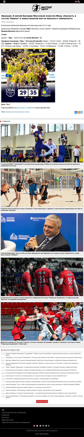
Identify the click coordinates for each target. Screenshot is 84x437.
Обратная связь (8, 420)
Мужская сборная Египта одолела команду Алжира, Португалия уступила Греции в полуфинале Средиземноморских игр (41, 360)
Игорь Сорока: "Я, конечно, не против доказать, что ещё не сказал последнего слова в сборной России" (36, 376)
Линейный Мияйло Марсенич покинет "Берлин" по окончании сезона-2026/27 (28, 387)
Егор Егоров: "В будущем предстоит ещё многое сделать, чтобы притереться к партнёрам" (32, 378)
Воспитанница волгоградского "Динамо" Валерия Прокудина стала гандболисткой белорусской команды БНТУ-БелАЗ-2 (41, 370)
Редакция (5, 415)
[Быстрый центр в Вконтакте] (43, 426)
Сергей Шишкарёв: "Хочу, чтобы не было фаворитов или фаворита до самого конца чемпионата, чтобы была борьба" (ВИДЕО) (43, 384)
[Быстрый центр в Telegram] (40, 426)
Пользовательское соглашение (14, 412)
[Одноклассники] (78, 112)
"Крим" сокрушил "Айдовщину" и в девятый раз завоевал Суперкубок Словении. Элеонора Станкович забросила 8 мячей (41, 367)
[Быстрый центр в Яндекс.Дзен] (37, 426)
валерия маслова (12, 112)
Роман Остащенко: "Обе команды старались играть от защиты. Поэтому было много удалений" (34, 390)
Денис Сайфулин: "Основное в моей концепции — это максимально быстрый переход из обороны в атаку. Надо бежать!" (41, 393)
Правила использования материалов (16, 422)
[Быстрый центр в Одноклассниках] (48, 426)
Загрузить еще (42, 401)
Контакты (5, 417)
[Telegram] (81, 112)
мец (28, 112)
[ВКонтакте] (76, 112)
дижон (22, 112)
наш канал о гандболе (25, 108)
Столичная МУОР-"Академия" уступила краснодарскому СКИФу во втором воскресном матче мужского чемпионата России (42, 373)
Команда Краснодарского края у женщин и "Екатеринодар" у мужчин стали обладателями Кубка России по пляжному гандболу (43, 381)
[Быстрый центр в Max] (46, 426)
